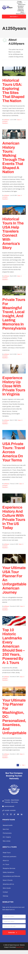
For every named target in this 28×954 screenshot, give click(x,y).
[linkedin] (21, 814)
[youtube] (18, 814)
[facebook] (3, 814)
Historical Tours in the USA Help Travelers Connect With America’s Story (13, 233)
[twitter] (7, 814)
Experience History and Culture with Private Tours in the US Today (13, 517)
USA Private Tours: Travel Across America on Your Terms (13, 452)
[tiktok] (14, 814)
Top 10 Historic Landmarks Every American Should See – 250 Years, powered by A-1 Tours (13, 646)
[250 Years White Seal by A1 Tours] (14, 784)
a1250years (6, 119)
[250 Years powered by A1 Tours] (7, 5)
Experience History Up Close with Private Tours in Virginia (13, 386)
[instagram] (10, 814)
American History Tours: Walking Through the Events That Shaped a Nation (13, 157)
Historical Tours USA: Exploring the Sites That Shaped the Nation (13, 90)
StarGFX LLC (20, 947)
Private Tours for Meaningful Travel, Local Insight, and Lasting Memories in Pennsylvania (14, 314)
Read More (4, 123)
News (18, 119)
